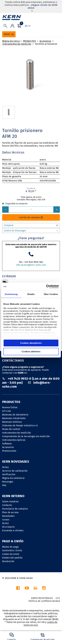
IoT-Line (6, 411)
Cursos (5, 519)
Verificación (8, 474)
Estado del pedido (12, 557)
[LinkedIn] (35, 589)
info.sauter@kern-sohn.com (31, 265)
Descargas (7, 481)
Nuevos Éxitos (9, 407)
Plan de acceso (10, 512)
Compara (8, 225)
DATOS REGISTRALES (42, 598)
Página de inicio (11, 41)
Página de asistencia (13, 478)
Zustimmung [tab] (11, 294)
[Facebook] (18, 589)
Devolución (8, 561)
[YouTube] (27, 589)
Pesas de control (11, 429)
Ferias (5, 467)
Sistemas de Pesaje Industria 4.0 (20, 425)
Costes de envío (10, 554)
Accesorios (45, 41)
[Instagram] (44, 589)
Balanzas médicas (12, 421)
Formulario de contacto (15, 508)
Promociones (9, 450)
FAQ (4, 485)
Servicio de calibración (14, 470)
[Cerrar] (32, 10)
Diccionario (8, 526)
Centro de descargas (15, 230)
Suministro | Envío (12, 550)
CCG (58, 598)
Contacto (7, 505)
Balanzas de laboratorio (15, 414)
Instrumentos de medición (16, 44)
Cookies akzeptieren (31, 343)
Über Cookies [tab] (51, 294)
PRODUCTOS (29, 41)
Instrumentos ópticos (13, 440)
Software (7, 443)
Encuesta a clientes (12, 530)
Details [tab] (31, 294)
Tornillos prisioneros (46, 44)
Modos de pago (10, 546)
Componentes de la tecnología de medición (26, 436)
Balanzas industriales (14, 418)
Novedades (8, 516)
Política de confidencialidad (44, 601)
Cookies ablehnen (31, 351)
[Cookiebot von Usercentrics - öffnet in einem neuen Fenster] (46, 286)
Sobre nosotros (10, 501)
